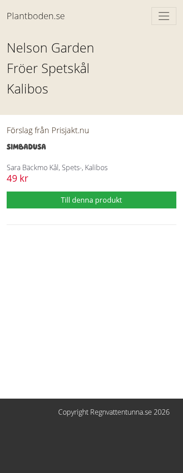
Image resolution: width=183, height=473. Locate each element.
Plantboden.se (36, 16)
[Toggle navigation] (163, 16)
